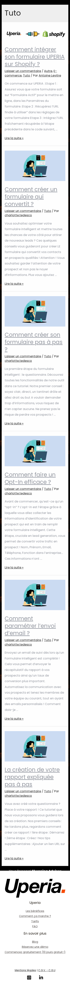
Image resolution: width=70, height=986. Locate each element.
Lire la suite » (14, 138)
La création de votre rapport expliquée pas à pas (32, 777)
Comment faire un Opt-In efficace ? (30, 478)
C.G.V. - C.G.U (46, 970)
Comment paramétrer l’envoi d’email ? (30, 625)
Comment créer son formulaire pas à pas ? (34, 342)
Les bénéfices (35, 911)
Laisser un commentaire (23, 71)
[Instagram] (29, 977)
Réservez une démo (35, 947)
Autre (48, 71)
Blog (35, 942)
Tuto (26, 75)
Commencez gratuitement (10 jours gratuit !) (35, 952)
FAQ (35, 926)
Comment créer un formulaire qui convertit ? (31, 196)
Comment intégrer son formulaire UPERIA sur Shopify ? (35, 56)
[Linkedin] (41, 977)
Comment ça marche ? (35, 916)
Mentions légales (25, 970)
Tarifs (35, 921)
